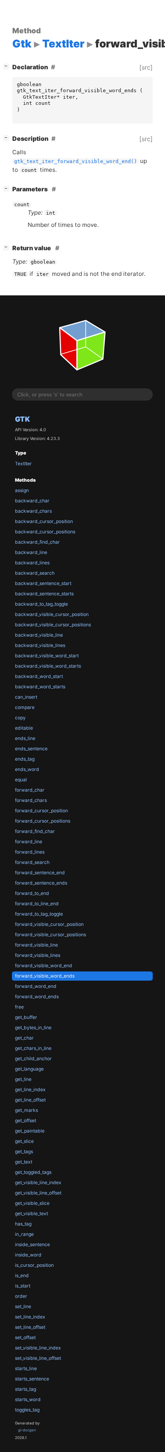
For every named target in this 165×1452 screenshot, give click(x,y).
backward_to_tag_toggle (41, 604)
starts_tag (25, 1389)
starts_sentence (32, 1379)
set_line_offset (30, 1327)
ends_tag (25, 759)
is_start (22, 1286)
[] (7, 66)
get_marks (26, 1110)
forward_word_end (35, 986)
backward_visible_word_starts (48, 666)
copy (20, 717)
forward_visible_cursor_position (49, 924)
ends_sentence (31, 748)
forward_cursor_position (41, 810)
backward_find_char (37, 542)
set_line (23, 1306)
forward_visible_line (36, 945)
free (19, 1007)
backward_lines (32, 562)
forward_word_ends (37, 996)
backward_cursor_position (44, 521)
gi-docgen (27, 1430)
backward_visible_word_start (47, 655)
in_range (24, 1234)
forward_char (30, 790)
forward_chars (31, 800)
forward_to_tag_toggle (39, 914)
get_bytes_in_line (33, 1027)
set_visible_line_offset (38, 1358)
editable (24, 728)
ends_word (27, 769)
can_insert (26, 697)
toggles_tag (27, 1410)
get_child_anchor (33, 1058)
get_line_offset (30, 1100)
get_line (23, 1079)
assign (22, 490)
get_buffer (26, 1017)
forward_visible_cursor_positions (50, 934)
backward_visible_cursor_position (52, 614)
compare (25, 707)
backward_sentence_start (43, 583)
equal (21, 779)
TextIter (23, 463)
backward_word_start (39, 676)
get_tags (24, 1151)
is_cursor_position (34, 1265)
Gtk (22, 419)
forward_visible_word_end (43, 965)
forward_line (28, 841)
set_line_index (30, 1317)
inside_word (28, 1255)
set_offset (25, 1337)
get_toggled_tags (33, 1172)
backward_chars (33, 511)
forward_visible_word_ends (44, 976)
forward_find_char (35, 831)
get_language (29, 1069)
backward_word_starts (40, 686)
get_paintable (30, 1131)
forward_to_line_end (37, 903)
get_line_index (30, 1089)
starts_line (26, 1368)
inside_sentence (32, 1244)
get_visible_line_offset (38, 1193)
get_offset (25, 1120)
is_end (22, 1275)
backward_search (34, 573)
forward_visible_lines (37, 955)
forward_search (32, 862)
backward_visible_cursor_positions (53, 624)
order (21, 1296)
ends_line (25, 738)
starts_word (28, 1399)
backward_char (32, 501)
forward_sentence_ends (41, 883)
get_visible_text (31, 1213)
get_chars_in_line (33, 1048)
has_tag (23, 1224)
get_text (23, 1162)
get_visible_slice (32, 1203)
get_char (24, 1038)
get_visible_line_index (38, 1182)
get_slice (24, 1141)
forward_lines (30, 852)
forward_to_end (32, 893)
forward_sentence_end (40, 872)
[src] (146, 67)
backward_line (31, 552)
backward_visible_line (39, 635)
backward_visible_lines (40, 645)
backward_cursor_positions (45, 532)
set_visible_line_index (38, 1348)
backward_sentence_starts (44, 593)
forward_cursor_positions (42, 821)
